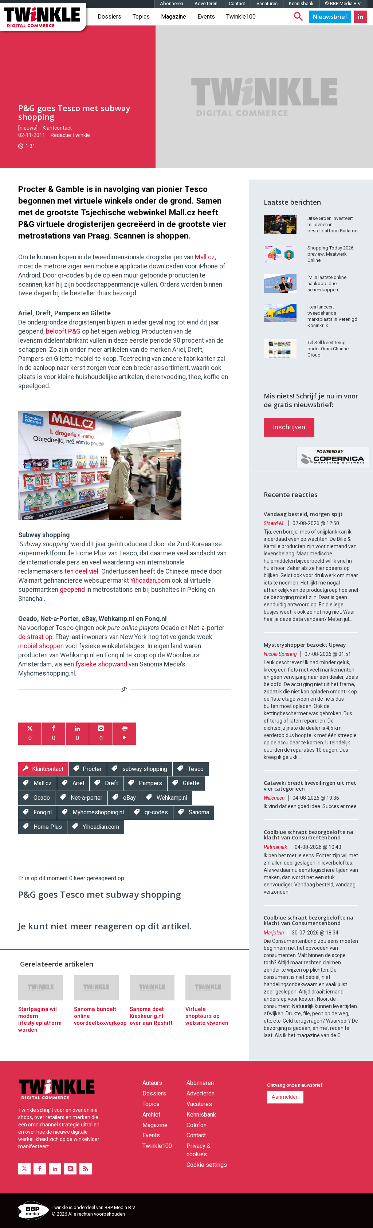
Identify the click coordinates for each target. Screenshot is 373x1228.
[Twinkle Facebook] (40, 1168)
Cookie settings (206, 1164)
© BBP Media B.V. (343, 3)
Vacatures (267, 3)
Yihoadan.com (150, 580)
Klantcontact (57, 128)
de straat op (35, 637)
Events (206, 16)
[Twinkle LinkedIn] (360, 17)
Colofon (196, 1125)
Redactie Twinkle (70, 135)
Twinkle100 (241, 16)
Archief (151, 1114)
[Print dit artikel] (124, 734)
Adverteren (206, 3)
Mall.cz (205, 257)
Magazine (173, 16)
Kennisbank (301, 3)
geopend (72, 589)
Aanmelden (285, 1097)
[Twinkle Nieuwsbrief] (330, 17)
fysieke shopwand (101, 664)
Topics (141, 16)
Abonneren (171, 3)
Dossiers (109, 16)
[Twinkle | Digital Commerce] (43, 17)
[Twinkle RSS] (85, 1168)
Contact (237, 3)
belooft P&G (63, 331)
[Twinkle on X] (24, 1168)
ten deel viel (81, 571)
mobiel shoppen (41, 646)
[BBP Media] (32, 1212)
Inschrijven (289, 427)
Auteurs (152, 1082)
